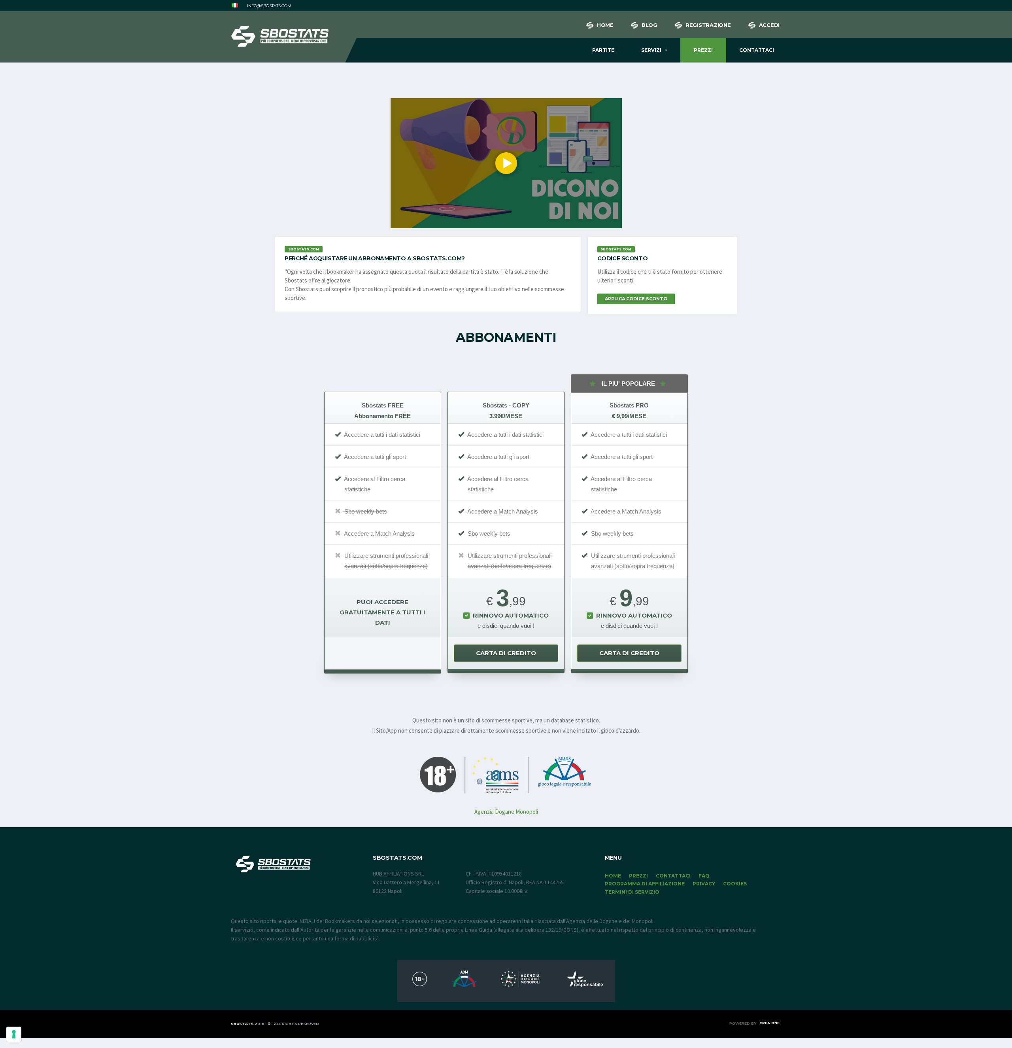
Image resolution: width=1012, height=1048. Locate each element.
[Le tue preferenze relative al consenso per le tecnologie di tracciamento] (13, 1034)
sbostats (242, 1023)
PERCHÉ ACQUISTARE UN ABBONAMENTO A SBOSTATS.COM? (375, 258)
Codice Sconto (622, 258)
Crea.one (769, 1023)
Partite (603, 50)
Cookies (735, 884)
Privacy (704, 884)
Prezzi (703, 50)
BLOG (649, 25)
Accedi (769, 25)
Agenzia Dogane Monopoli (506, 811)
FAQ (704, 876)
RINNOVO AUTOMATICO (511, 615)
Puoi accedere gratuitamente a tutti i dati (382, 612)
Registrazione (708, 25)
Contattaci (756, 50)
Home (605, 25)
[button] (235, 6)
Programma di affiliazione (645, 884)
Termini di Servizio (632, 892)
